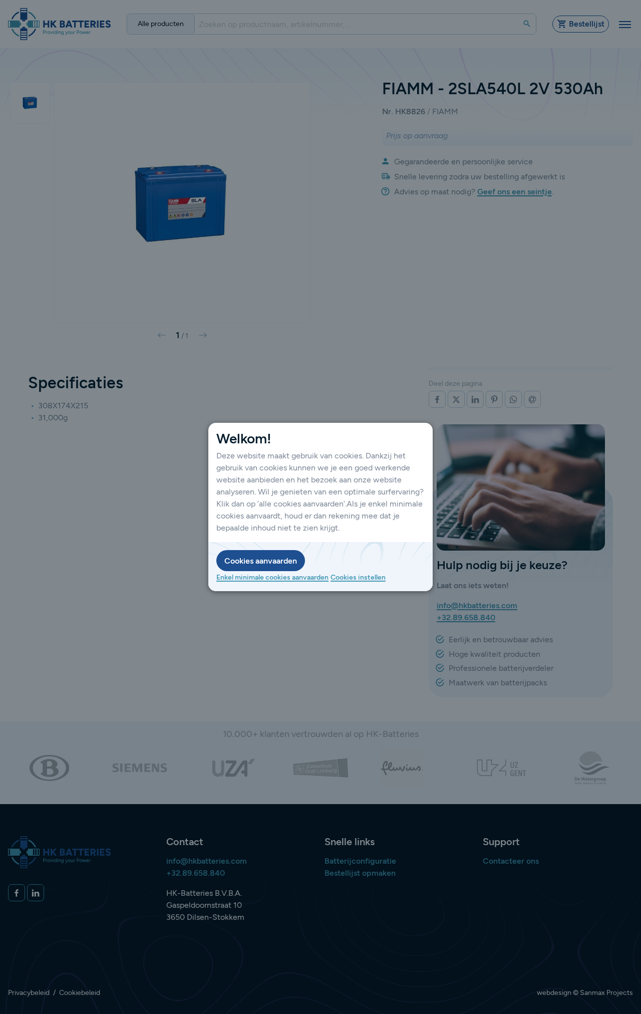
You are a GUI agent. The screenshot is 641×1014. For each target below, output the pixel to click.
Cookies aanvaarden (260, 561)
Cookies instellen (358, 577)
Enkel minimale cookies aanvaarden (272, 577)
